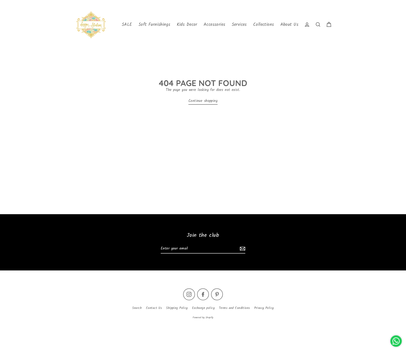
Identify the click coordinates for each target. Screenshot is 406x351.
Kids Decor (187, 24)
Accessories (214, 24)
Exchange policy (203, 308)
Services (239, 24)
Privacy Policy (264, 308)
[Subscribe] (242, 249)
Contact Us (154, 308)
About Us (289, 24)
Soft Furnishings (154, 24)
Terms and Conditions (234, 308)
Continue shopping (203, 101)
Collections (263, 24)
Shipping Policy (177, 308)
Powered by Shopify (203, 317)
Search (137, 308)
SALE (127, 24)
